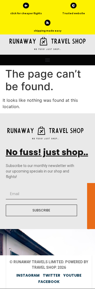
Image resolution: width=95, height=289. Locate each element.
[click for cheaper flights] (26, 5)
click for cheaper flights (26, 13)
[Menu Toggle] (47, 60)
